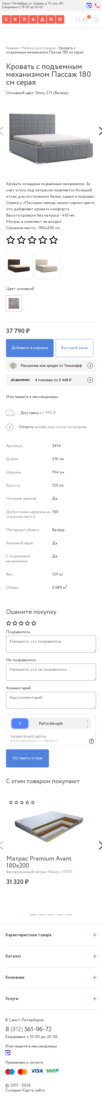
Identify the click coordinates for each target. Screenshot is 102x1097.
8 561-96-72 (28, 1029)
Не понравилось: (21, 660)
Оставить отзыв (27, 758)
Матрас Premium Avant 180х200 (39, 862)
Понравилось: (19, 632)
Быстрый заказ (74, 348)
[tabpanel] (49, 850)
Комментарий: (19, 688)
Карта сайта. (34, 1090)
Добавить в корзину (30, 348)
